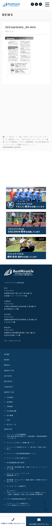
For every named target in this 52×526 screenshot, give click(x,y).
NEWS (11, 137)
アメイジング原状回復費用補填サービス (21, 453)
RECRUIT (8, 381)
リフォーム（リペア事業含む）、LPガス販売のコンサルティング (18, 504)
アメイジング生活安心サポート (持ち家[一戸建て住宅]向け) (27, 448)
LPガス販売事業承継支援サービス (19, 499)
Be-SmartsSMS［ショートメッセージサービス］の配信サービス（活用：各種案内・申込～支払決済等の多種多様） (26, 492)
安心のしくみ (12, 424)
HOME (7, 354)
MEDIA (7, 365)
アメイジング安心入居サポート (18, 458)
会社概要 (10, 415)
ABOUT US (9, 370)
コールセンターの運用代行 (16, 486)
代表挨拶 (10, 397)
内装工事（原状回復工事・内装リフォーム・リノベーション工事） (27, 468)
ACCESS (8, 376)
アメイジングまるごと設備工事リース (20, 443)
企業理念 (10, 402)
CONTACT (8, 387)
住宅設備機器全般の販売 (16, 462)
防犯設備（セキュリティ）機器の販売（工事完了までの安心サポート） (27, 481)
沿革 (8, 420)
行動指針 (10, 406)
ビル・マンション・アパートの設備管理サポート (18, 474)
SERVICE (8, 429)
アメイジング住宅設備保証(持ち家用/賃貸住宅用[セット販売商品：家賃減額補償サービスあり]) (27, 436)
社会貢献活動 (12, 411)
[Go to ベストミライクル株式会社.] (4, 137)
